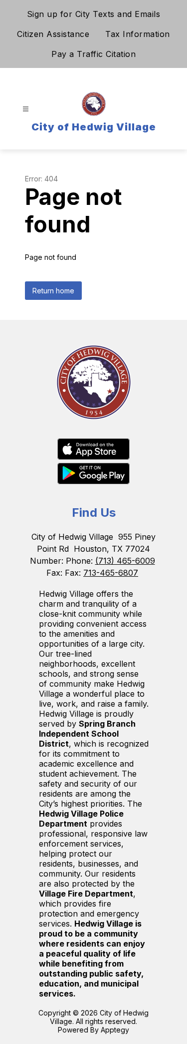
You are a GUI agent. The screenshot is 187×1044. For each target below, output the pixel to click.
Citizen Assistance (53, 34)
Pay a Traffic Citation (93, 54)
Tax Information (137, 34)
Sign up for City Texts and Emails (94, 14)
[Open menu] (25, 109)
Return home (53, 290)
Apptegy (115, 1030)
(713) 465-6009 (125, 561)
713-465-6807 (110, 573)
